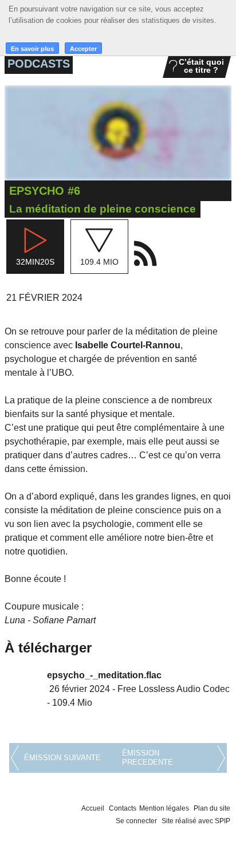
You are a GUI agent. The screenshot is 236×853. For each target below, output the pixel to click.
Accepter (83, 48)
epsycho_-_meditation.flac (104, 675)
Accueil (92, 808)
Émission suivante (62, 757)
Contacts (122, 808)
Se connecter (136, 821)
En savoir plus (32, 48)
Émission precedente (147, 757)
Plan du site (212, 808)
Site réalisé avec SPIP (196, 821)
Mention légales (164, 808)
